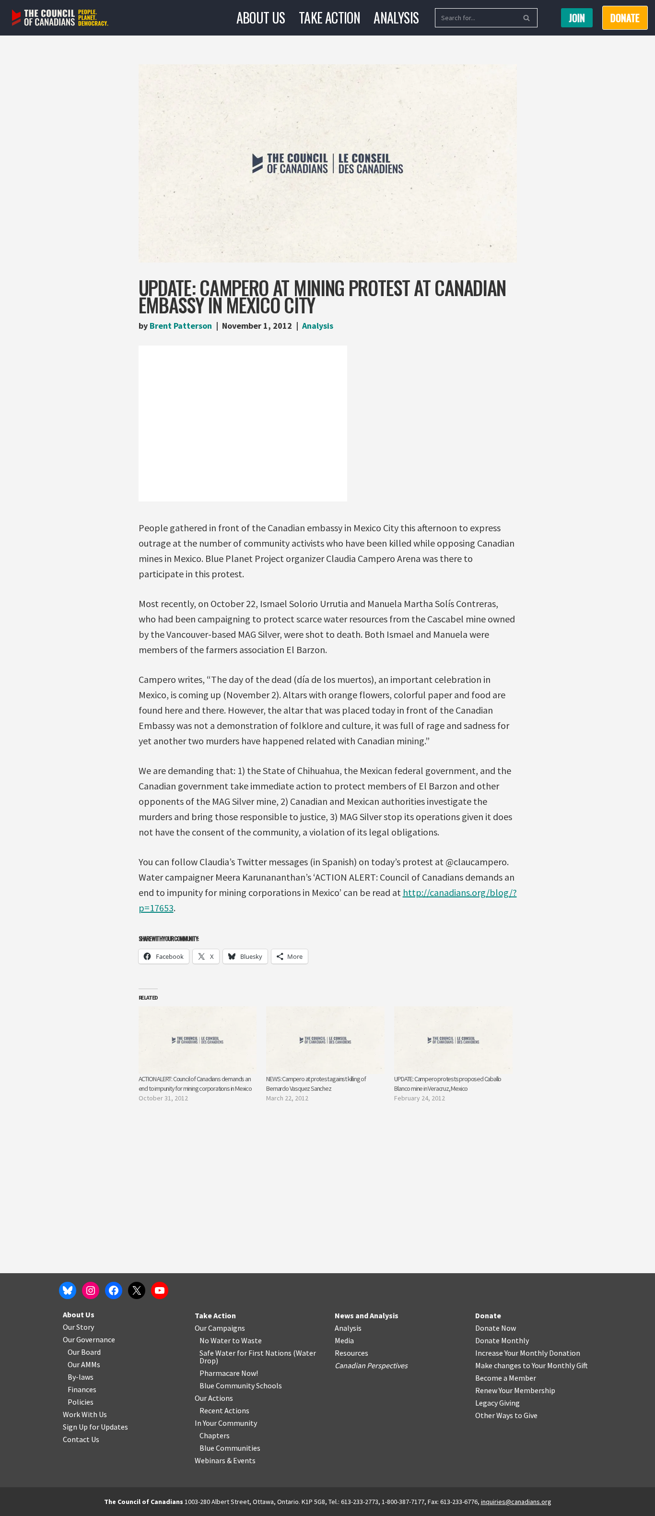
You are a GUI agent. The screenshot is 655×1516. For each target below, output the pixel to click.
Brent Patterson (181, 325)
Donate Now (495, 1328)
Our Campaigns (220, 1328)
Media (344, 1340)
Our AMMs (84, 1364)
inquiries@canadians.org (516, 1501)
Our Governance (89, 1339)
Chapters (214, 1435)
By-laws (81, 1377)
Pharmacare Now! (228, 1373)
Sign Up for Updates (95, 1427)
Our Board (84, 1352)
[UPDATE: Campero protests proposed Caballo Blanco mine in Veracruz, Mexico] (453, 1040)
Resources (351, 1353)
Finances (82, 1389)
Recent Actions (224, 1410)
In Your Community (226, 1423)
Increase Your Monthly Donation (527, 1353)
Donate (488, 1315)
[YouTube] (159, 1290)
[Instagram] (90, 1290)
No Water (215, 1340)
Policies (81, 1402)
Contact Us (81, 1439)
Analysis (396, 17)
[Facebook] (113, 1290)
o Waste (248, 1340)
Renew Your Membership (515, 1390)
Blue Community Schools (240, 1385)
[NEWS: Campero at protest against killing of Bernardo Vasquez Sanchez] (325, 1040)
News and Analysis (366, 1315)
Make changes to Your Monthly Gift (531, 1365)
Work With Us (85, 1414)
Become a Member (505, 1378)
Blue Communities (229, 1448)
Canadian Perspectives (371, 1365)
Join (577, 18)
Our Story (78, 1327)
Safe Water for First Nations (245, 1353)
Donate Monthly (502, 1340)
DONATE (625, 18)
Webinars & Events (225, 1460)
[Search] (527, 17)
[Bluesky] (67, 1290)
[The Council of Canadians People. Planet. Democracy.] (60, 18)
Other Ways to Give (506, 1415)
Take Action (329, 17)
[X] (136, 1290)
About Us (260, 17)
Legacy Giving (497, 1403)
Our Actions (214, 1398)
